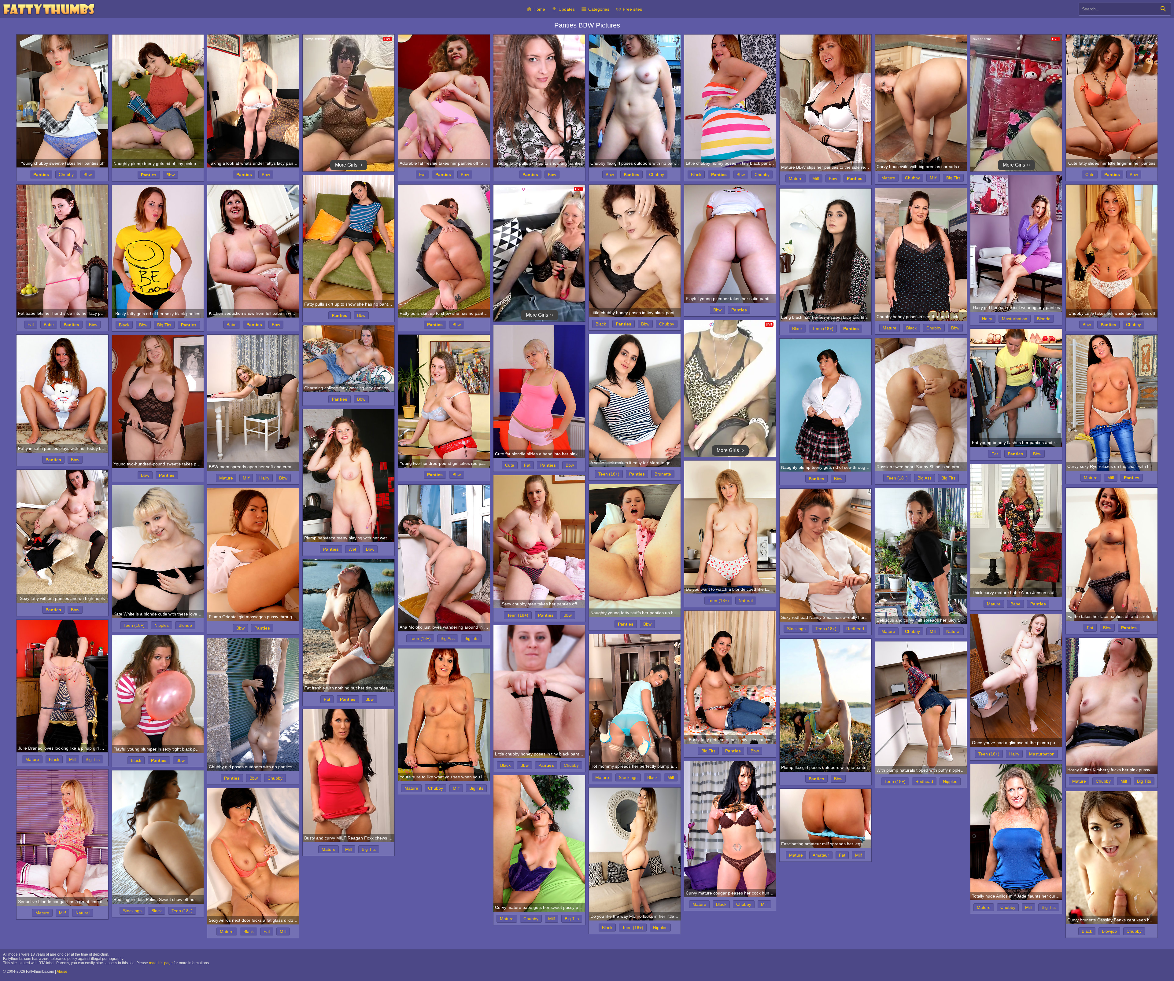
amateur (821, 855)
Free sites (628, 9)
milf (815, 178)
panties (41, 174)
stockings (796, 628)
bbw (87, 174)
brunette (663, 474)
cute (1090, 174)
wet (352, 549)
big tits (953, 177)
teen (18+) (822, 328)
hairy (987, 318)
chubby (66, 174)
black (696, 174)
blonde (1043, 318)
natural (746, 600)
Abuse (62, 971)
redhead (855, 628)
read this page (161, 963)
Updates (563, 9)
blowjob (1109, 931)
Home (535, 9)
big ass (924, 478)
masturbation (1014, 318)
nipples (161, 625)
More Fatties (49, 9)
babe (49, 324)
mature (796, 178)
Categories (595, 9)
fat (422, 174)
